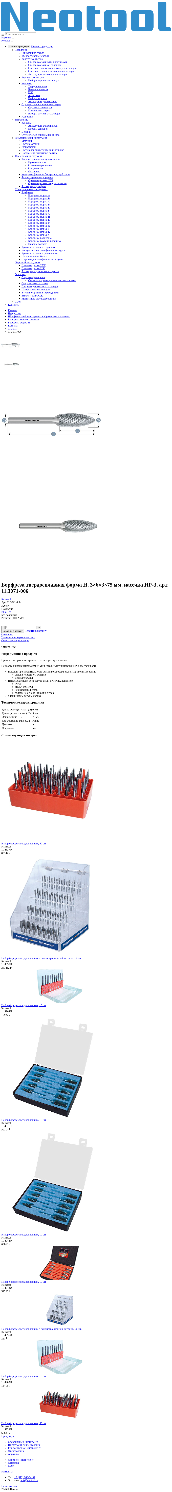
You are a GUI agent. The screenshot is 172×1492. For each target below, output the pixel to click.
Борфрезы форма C (39, 201)
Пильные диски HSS (33, 268)
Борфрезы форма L (39, 219)
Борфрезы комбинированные (44, 241)
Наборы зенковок (38, 128)
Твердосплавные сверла (35, 55)
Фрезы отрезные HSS (40, 180)
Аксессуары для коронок (42, 101)
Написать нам (9, 1486)
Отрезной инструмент (27, 262)
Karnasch (6, 599)
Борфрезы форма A (39, 195)
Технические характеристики (18, 637)
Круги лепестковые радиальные (40, 253)
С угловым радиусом (40, 165)
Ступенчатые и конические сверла (41, 104)
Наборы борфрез (37, 244)
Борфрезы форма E (39, 207)
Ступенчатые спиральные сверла (40, 134)
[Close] (12, 41)
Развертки (27, 116)
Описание (7, 634)
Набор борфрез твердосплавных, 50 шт (23, 843)
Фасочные (34, 171)
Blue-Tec (6, 611)
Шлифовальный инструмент (31, 189)
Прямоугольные (37, 162)
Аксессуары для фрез (34, 186)
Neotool (5, 40)
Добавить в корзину (13, 631)
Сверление (21, 49)
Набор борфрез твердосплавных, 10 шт (23, 1005)
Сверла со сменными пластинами (47, 62)
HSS (30, 92)
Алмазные (34, 95)
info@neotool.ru (29, 1480)
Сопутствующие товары (15, 640)
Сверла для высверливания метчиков (43, 149)
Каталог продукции (19, 46)
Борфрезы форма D (39, 204)
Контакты (13, 304)
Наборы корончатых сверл (43, 80)
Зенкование (21, 119)
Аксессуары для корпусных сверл (47, 74)
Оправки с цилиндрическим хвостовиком (52, 280)
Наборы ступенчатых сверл (44, 113)
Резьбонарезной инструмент (31, 137)
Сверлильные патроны (35, 283)
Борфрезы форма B (39, 198)
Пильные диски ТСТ (34, 265)
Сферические (36, 168)
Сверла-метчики (31, 143)
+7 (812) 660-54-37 (24, 1477)
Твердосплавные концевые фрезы (41, 159)
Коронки (27, 83)
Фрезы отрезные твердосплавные (47, 183)
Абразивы (13, 1454)
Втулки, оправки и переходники (40, 292)
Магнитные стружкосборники (39, 298)
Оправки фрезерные (33, 277)
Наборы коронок (37, 98)
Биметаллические (38, 89)
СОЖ (18, 301)
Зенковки (27, 122)
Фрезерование (16, 1451)
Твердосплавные (37, 86)
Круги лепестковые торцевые (38, 247)
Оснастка (20, 274)
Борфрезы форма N (39, 225)
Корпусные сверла (32, 58)
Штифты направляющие (36, 289)
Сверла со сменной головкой (44, 65)
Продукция (7, 1436)
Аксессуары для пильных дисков (40, 271)
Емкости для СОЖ (32, 295)
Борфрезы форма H (39, 216)
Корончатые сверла (33, 77)
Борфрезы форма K (39, 231)
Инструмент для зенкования (24, 1444)
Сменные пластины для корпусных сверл (52, 68)
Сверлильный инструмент (23, 1441)
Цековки (26, 131)
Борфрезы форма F (39, 210)
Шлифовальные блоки (34, 256)
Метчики (27, 140)
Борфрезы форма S (39, 234)
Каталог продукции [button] (42, 46)
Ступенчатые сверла (40, 107)
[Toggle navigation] (13, 38)
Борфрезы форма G (39, 213)
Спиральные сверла (33, 52)
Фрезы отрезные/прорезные (37, 177)
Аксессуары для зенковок (42, 125)
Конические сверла (39, 110)
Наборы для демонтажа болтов (39, 153)
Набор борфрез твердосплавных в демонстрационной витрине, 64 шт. (41, 958)
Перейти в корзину (36, 630)
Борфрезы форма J (38, 228)
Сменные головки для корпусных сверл (51, 71)
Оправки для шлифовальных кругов (42, 259)
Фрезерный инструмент (28, 156)
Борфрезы (27, 192)
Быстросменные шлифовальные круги (44, 250)
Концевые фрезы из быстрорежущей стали (46, 174)
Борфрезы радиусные (40, 237)
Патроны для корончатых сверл (40, 286)
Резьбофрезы (29, 146)
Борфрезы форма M (39, 222)
